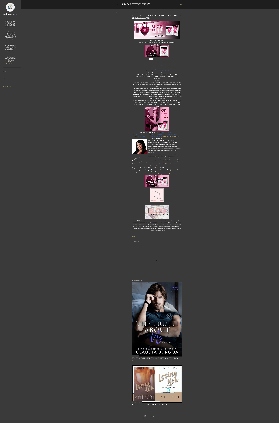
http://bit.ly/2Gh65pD (160, 67)
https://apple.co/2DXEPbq (159, 63)
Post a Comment (139, 360)
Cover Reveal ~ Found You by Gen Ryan (150, 404)
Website (151, 174)
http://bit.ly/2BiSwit (158, 69)
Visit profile (10, 63)
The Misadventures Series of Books (170, 136)
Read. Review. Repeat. (136, 4)
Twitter (171, 174)
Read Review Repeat (10, 14)
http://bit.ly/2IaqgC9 (159, 65)
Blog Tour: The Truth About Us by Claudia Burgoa (156, 358)
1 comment (138, 406)
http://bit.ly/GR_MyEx (164, 71)
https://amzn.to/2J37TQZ (158, 61)
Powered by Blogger (151, 416)
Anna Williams (154, 418)
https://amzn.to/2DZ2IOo (159, 59)
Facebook (143, 174)
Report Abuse (7, 86)
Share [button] (117, 13)
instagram (161, 174)
